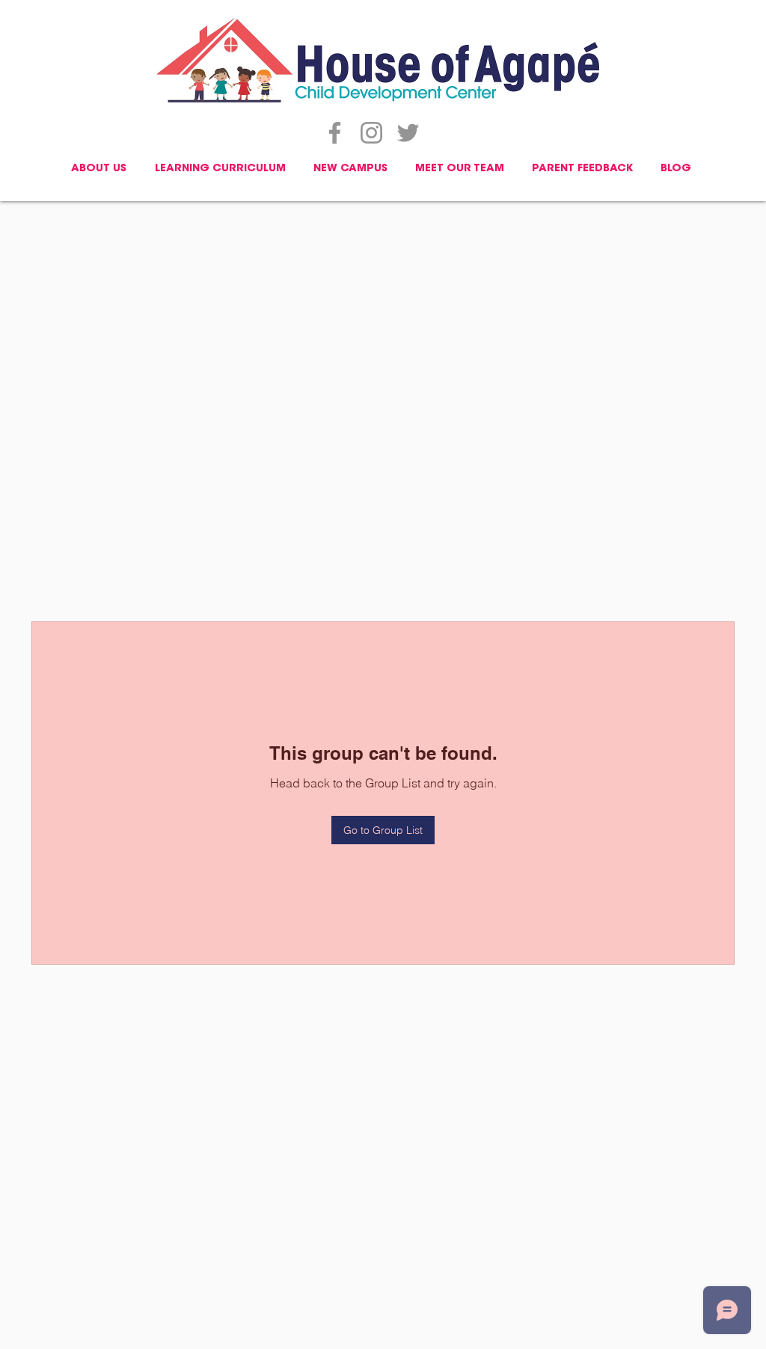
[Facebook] (334, 132)
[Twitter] (408, 132)
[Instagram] (371, 132)
